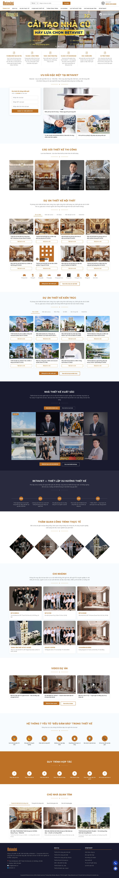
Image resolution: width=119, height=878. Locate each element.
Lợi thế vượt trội (76, 8)
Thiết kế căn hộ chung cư (61, 860)
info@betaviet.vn (13, 865)
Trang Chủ (6, 8)
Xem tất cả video (68, 703)
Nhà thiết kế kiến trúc (52, 408)
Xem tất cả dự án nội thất (69, 284)
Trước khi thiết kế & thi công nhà (19, 803)
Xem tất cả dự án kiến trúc (69, 373)
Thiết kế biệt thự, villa (60, 865)
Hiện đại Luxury (49, 214)
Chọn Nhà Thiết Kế (38, 8)
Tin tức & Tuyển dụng (91, 863)
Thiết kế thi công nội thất (61, 855)
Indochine (81, 214)
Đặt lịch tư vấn (21, 241)
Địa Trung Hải (74, 311)
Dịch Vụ (14, 8)
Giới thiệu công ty (90, 852)
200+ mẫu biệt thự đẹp (60, 863)
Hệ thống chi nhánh (90, 857)
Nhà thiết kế (88, 860)
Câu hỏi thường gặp (66, 803)
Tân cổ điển (38, 214)
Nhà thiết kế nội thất (67, 408)
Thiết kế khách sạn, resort (61, 868)
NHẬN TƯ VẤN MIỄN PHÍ (25, 111)
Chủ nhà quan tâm (90, 8)
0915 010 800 (17, 863)
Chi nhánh (64, 8)
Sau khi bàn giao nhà (52, 803)
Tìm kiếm (66, 3)
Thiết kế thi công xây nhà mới (62, 852)
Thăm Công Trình (52, 8)
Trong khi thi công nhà (37, 803)
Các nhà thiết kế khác (70, 464)
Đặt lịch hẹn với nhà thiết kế (50, 464)
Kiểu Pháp (56, 311)
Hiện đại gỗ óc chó (70, 214)
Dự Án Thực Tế (24, 8)
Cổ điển (65, 311)
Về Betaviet (102, 8)
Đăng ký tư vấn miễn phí (49, 283)
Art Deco (59, 214)
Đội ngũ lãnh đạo (89, 855)
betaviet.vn (12, 867)
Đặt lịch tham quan (51, 703)
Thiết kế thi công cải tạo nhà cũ (62, 857)
